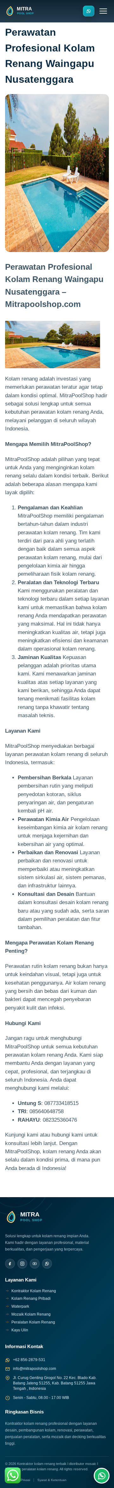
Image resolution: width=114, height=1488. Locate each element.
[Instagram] (22, 1264)
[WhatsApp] (47, 1264)
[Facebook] (10, 1264)
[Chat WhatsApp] (102, 1476)
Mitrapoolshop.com (43, 304)
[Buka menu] (103, 11)
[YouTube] (35, 1264)
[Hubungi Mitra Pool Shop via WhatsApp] (88, 11)
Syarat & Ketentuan (51, 1480)
